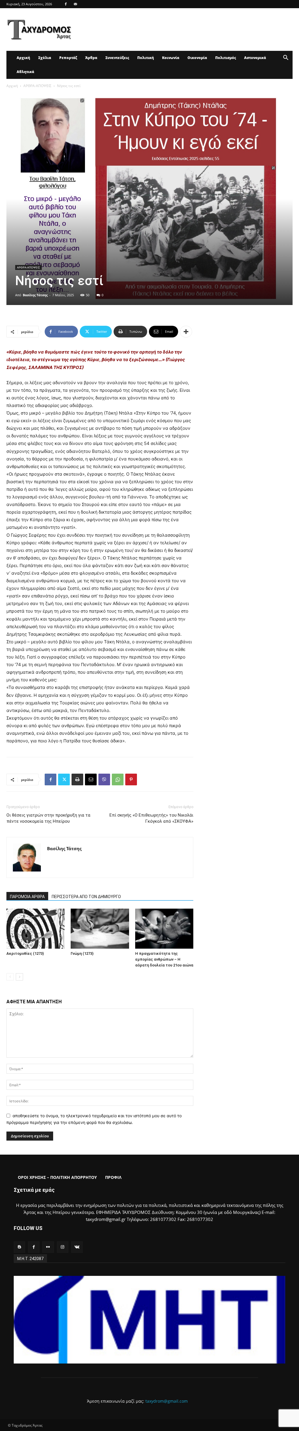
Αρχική (23, 57)
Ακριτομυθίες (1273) (25, 953)
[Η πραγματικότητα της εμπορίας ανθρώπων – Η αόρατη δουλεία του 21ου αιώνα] (164, 929)
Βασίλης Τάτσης (35, 295)
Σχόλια (44, 57)
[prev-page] (10, 976)
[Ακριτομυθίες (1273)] (35, 929)
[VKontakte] (77, 1247)
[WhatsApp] (118, 779)
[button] (286, 58)
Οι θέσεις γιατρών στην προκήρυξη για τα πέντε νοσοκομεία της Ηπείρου (48, 818)
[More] (186, 331)
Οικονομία (197, 57)
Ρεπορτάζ (68, 57)
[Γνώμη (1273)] (100, 929)
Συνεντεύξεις (117, 57)
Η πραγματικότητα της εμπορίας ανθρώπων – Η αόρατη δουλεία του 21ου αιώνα (164, 959)
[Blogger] (19, 1247)
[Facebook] (65, 4)
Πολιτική (145, 57)
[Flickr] (48, 1247)
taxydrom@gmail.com (166, 1401)
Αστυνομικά (255, 57)
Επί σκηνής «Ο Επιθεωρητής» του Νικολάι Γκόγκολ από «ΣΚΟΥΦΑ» (151, 818)
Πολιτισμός (225, 57)
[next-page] (19, 976)
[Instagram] (62, 1247)
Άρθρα (91, 57)
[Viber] (104, 779)
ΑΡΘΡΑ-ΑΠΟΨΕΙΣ (37, 85)
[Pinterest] (131, 779)
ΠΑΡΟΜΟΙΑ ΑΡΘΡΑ (27, 896)
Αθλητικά (25, 71)
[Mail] (75, 4)
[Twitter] (64, 779)
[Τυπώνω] (77, 779)
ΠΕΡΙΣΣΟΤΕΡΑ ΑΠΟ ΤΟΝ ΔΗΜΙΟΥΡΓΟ (86, 896)
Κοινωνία (170, 57)
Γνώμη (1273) (82, 953)
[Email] (91, 779)
